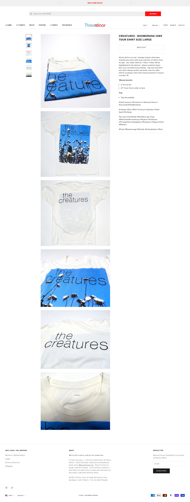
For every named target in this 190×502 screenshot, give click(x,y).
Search (153, 14)
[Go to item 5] (29, 67)
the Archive (67, 25)
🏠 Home (8, 25)
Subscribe (161, 471)
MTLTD (31, 25)
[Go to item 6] (29, 74)
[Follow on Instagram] (6, 488)
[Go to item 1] (29, 37)
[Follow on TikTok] (12, 488)
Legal (7, 459)
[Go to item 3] (29, 53)
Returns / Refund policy (15, 455)
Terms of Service (12, 462)
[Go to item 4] (29, 60)
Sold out (141, 47)
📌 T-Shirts (20, 25)
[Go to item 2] (29, 45)
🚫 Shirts (54, 25)
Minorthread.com (86, 465)
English (155, 25)
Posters (42, 25)
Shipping (9, 466)
